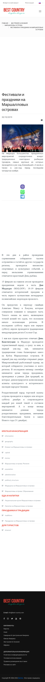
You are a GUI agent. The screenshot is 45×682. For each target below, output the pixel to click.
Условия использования (12, 658)
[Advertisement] (22, 60)
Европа (6, 629)
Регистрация (29, 3)
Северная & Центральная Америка (16, 635)
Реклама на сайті (10, 665)
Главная (5, 23)
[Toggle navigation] (40, 11)
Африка (6, 645)
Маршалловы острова (13, 25)
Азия (5, 632)
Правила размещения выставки (15, 661)
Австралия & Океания (19, 23)
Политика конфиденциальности (15, 655)
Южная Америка (9, 638)
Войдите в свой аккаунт (11, 3)
